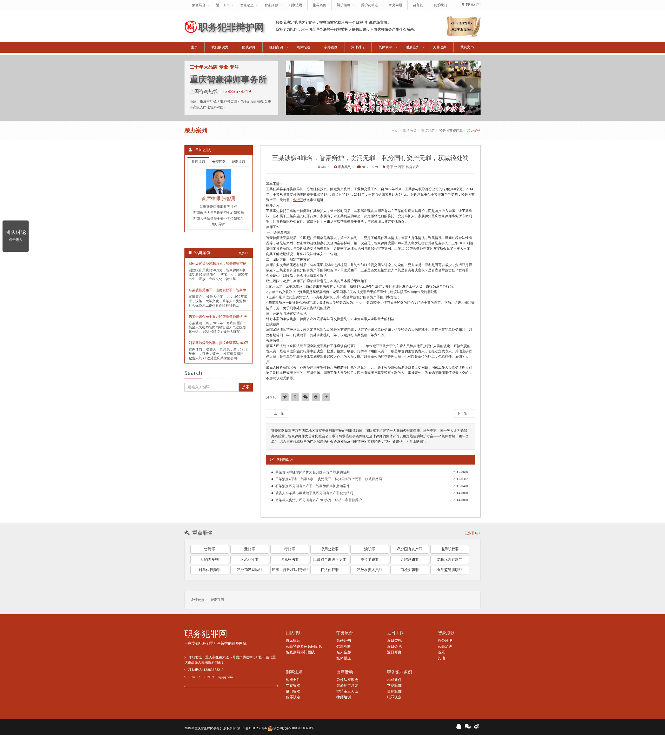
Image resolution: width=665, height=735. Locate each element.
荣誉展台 (198, 5)
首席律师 (198, 162)
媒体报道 (303, 47)
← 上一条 (277, 413)
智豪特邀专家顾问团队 (304, 646)
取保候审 (385, 47)
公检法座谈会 (347, 680)
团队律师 (249, 47)
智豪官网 (217, 600)
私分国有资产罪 (451, 131)
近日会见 (394, 646)
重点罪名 (428, 131)
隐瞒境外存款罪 (449, 559)
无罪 (389, 167)
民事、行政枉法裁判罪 (290, 570)
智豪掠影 (271, 5)
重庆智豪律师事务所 (209, 728)
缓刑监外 (412, 47)
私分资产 (412, 167)
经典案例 (276, 47)
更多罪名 (471, 533)
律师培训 (343, 697)
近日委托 (394, 641)
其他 (441, 658)
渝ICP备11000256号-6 (252, 728)
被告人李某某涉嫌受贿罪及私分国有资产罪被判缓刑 (314, 493)
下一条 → (464, 413)
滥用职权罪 (450, 549)
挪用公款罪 (330, 549)
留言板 (418, 5)
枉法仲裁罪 (330, 570)
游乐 (441, 652)
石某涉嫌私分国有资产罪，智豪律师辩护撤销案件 (312, 486)
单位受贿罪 (370, 559)
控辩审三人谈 (347, 691)
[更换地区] (473, 4)
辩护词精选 (369, 5)
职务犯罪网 (205, 634)
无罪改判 (440, 47)
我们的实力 (219, 47)
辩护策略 (343, 5)
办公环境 (445, 641)
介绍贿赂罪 (410, 559)
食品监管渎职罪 (449, 570)
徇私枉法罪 (290, 559)
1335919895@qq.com (217, 677)
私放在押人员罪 (369, 570)
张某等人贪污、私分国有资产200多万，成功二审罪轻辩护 (318, 500)
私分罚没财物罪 (249, 570)
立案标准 (293, 685)
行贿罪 (289, 549)
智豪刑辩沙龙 (347, 685)
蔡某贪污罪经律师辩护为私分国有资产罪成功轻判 (312, 472)
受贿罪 (249, 549)
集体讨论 (358, 47)
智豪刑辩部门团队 (300, 652)
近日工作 (223, 5)
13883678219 (236, 91)
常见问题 (395, 5)
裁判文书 (467, 47)
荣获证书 (343, 641)
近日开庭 (394, 652)
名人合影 (343, 652)
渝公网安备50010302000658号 (293, 728)
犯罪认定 (293, 697)
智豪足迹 (445, 646)
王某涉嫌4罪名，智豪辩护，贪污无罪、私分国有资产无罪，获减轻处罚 (328, 479)
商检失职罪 (410, 570)
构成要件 (293, 680)
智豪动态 (247, 5)
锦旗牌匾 (343, 646)
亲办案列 (474, 131)
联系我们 (440, 5)
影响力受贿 (210, 559)
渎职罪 (369, 549)
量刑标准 (293, 691)
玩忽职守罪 (250, 559)
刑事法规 (295, 5)
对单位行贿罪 (210, 570)
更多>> (244, 253)
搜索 (245, 387)
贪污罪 (399, 167)
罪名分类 (410, 131)
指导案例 (319, 5)
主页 (194, 47)
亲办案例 (330, 47)
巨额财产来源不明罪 (329, 559)
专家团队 (219, 162)
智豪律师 (238, 162)
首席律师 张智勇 (219, 198)
